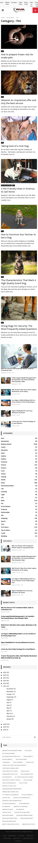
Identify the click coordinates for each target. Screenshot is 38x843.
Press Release (5, 506)
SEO (2, 515)
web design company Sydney (9, 818)
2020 (4, 724)
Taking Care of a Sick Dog (15, 146)
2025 (4, 675)
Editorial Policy (7, 3)
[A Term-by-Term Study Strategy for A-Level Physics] (6, 424)
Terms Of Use (31, 4)
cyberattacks (30, 762)
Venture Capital (6, 812)
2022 (4, 683)
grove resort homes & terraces (11, 780)
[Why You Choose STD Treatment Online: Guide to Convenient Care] (19, 356)
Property (4, 509)
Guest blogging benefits (9, 783)
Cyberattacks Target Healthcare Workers (14, 765)
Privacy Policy (26, 3)
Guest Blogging (27, 780)
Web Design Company (7, 815)
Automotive (5, 441)
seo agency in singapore (9, 803)
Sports (3, 521)
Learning (4, 492)
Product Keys (6, 797)
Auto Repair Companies (8, 753)
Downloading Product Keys (10, 774)
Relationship (5, 512)
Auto (2, 438)
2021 (4, 686)
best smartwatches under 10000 (11, 756)
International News (6, 185)
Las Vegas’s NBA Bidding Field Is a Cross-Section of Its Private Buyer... (24, 401)
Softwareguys (20, 809)
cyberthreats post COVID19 (10, 771)
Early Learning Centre (27, 774)
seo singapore (6, 806)
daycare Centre (25, 771)
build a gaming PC (28, 756)
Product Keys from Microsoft (21, 797)
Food (2, 471)
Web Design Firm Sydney (26, 818)
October (9, 694)
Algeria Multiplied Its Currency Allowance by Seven (22, 411)
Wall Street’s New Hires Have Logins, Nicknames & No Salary (24, 390)
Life (2, 498)
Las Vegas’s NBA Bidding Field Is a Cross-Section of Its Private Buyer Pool (23, 580)
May (8, 708)
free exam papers (7, 777)
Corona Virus (6, 762)
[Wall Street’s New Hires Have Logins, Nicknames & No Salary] (6, 392)
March (9, 713)
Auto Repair (28, 750)
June (8, 705)
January (9, 719)
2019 (4, 727)
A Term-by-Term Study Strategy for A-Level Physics (18, 649)
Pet (2, 51)
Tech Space (5, 527)
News (2, 500)
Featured (4, 462)
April (8, 711)
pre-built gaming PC (27, 794)
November (10, 691)
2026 (4, 672)
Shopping (4, 518)
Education (4, 450)
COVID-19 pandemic (18, 762)
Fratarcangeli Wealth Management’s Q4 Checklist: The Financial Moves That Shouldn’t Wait (24, 379)
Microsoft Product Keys (9, 786)
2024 (4, 678)
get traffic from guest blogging (24, 777)
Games (3, 474)
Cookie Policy (20, 3)
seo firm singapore (24, 803)
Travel (3, 533)
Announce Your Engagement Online (12, 750)
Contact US (18, 841)
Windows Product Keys (28, 824)
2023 (4, 681)
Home (3, 483)
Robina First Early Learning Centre (12, 800)
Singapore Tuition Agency (20, 806)
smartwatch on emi (7, 809)
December (10, 689)
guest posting (23, 783)
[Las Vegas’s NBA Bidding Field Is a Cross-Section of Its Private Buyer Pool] (6, 403)
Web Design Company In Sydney (24, 815)
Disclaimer (14, 2)
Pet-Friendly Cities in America (10, 794)
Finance (3, 465)
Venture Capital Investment (22, 812)
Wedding (4, 536)
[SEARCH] (35, 737)
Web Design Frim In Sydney (9, 821)
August (9, 700)
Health (3, 480)
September (10, 697)
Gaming (3, 477)
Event (3, 453)
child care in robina (21, 759)
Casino (3, 447)
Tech (2, 524)
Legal (3, 494)
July (8, 702)
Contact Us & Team (27, 838)
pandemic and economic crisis (10, 792)
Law (2, 489)
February (9, 716)
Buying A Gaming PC (7, 759)
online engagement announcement (11, 789)
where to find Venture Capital (10, 824)
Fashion (3, 456)
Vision (1, 2)
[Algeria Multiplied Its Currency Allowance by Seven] (6, 413)
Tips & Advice (5, 530)
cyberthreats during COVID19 (10, 768)
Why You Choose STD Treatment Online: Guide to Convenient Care (17, 369)
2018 (4, 730)
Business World (6, 444)
